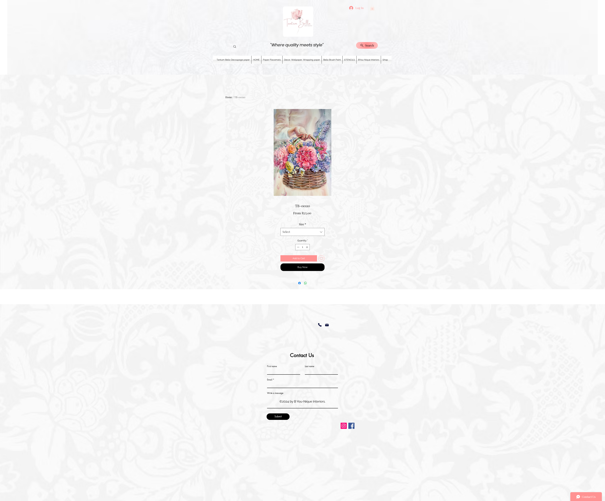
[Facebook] (351, 426)
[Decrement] (298, 247)
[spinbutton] (302, 247)
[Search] (234, 46)
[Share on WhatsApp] (305, 283)
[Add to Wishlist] (321, 258)
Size (302, 224)
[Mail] (326, 325)
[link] (372, 8)
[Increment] (307, 247)
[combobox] (302, 232)
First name (272, 366)
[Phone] (319, 325)
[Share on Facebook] (299, 283)
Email (269, 380)
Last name (309, 366)
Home (228, 97)
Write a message (275, 393)
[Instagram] (344, 426)
